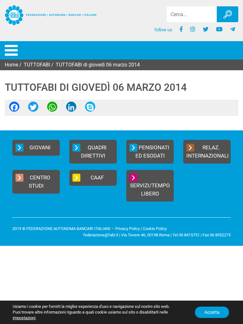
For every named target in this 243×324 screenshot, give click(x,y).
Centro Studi (40, 181)
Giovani (40, 147)
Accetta (212, 312)
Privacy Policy (127, 228)
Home (11, 65)
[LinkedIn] (71, 109)
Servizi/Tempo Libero (150, 189)
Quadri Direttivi (94, 151)
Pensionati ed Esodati (152, 151)
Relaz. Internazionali (207, 151)
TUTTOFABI (37, 65)
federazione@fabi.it (100, 235)
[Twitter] (33, 109)
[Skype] (90, 109)
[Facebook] (14, 109)
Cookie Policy (155, 228)
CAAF (97, 177)
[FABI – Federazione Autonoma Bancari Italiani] (51, 15)
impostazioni (24, 317)
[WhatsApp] (52, 109)
